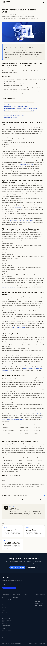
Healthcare (26, 596)
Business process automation (16, 597)
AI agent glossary (5, 632)
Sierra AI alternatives (39, 605)
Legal (25, 601)
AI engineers (18, 207)
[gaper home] (6, 2)
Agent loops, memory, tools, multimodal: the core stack (17, 104)
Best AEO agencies (39, 603)
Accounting (26, 599)
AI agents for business (6, 618)
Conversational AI (5, 600)
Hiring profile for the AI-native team (12, 113)
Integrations (15, 602)
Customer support (27, 597)
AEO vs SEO (37, 601)
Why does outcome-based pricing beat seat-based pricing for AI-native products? (21, 492)
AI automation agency (6, 599)
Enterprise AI (15, 599)
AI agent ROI (4, 623)
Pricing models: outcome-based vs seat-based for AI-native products (20, 108)
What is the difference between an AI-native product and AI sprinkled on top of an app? (21, 480)
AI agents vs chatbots (39, 596)
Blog (3, 633)
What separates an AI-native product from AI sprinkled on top (19, 101)
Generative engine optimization (5, 608)
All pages (4, 635)
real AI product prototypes (26, 164)
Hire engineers (32, 567)
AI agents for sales (17, 600)
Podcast (3, 637)
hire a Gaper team (38, 413)
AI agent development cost (6, 621)
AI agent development (6, 594)
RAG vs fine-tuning (38, 599)
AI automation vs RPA (39, 597)
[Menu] (43, 2)
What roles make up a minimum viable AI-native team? (14, 495)
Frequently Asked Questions (10, 117)
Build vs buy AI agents (6, 630)
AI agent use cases (6, 625)
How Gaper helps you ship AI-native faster (14, 115)
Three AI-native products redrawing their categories (16, 106)
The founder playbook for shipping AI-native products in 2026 (19, 110)
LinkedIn (11, 517)
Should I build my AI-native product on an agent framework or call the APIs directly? (21, 499)
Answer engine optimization (5, 605)
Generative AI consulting (7, 602)
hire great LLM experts (19, 327)
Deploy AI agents (16, 594)
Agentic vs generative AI (40, 594)
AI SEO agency (5, 610)
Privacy (30, 643)
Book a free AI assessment (17, 567)
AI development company (5, 597)
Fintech (25, 594)
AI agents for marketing (6, 612)
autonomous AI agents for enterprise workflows (21, 220)
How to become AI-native (6, 628)
